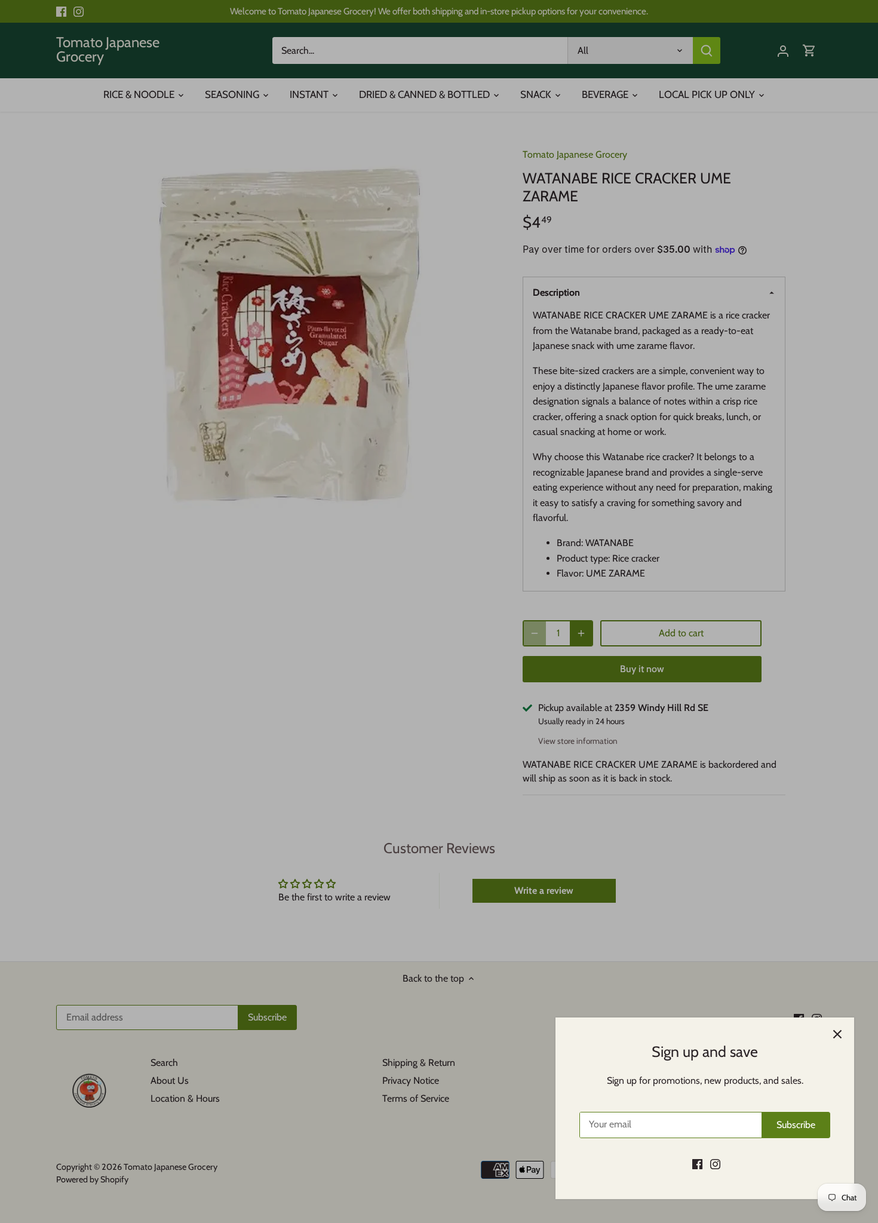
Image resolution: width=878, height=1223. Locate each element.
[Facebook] (697, 1163)
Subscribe (795, 1124)
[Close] (837, 1034)
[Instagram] (715, 1163)
